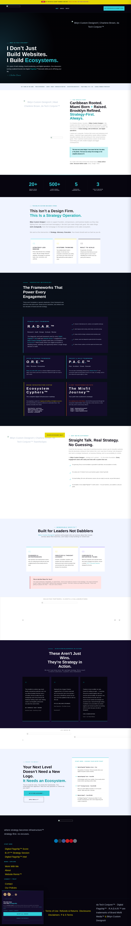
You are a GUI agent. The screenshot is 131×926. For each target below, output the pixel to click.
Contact (67, 8)
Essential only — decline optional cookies (22, 921)
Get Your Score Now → (84, 1)
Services (62, 8)
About (57, 8)
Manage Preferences (23, 918)
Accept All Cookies (22, 914)
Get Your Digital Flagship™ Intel (113, 8)
